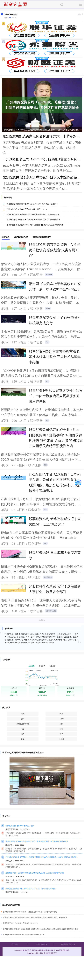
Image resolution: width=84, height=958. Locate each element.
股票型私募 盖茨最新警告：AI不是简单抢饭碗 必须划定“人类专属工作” (54, 250)
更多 (79, 14)
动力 (22, 734)
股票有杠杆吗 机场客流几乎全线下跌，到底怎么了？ (27, 209)
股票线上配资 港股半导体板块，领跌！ (20, 825)
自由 (61, 723)
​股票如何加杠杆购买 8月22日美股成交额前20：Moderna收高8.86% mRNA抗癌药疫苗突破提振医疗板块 (40, 929)
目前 (61, 729)
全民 (45, 543)
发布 (22, 713)
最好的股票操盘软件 (67, 944)
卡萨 (47, 420)
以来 (45, 509)
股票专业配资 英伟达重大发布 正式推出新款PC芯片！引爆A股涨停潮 (33, 219)
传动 (61, 734)
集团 (22, 739)
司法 (47, 342)
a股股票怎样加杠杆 (23, 723)
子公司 (61, 739)
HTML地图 (65, 950)
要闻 (45, 465)
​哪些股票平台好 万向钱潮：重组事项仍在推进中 (20, 923)
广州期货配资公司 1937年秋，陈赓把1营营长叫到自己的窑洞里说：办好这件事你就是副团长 (41, 129)
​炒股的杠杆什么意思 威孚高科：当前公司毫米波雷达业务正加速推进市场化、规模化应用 (35, 917)
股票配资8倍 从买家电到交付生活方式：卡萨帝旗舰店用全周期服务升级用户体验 (56, 395)
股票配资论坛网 (41, 944)
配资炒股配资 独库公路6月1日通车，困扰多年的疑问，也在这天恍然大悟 (35, 224)
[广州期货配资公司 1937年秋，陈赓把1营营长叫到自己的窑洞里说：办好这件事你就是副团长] (42, 104)
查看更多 (42, 620)
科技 (61, 713)
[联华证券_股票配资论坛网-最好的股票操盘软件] (16, 4)
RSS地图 (59, 950)
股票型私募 (49, 274)
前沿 (47, 381)
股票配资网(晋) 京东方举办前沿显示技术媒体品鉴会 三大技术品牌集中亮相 (55, 356)
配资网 (48, 308)
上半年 (61, 718)
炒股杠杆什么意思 (51, 611)
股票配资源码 (48, 577)
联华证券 (15, 944)
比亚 (22, 729)
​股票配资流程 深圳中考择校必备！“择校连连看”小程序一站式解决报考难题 (30, 911)
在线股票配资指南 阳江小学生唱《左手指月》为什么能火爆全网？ (32, 204)
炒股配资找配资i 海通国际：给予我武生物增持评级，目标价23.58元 (33, 214)
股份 (22, 718)
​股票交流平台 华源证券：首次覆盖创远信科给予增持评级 (23, 934)
